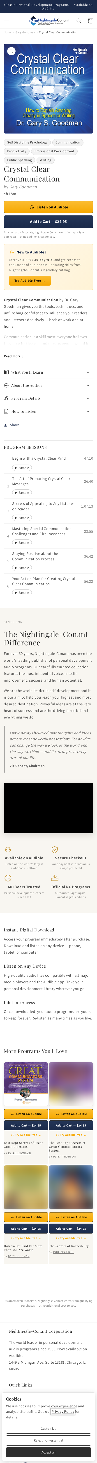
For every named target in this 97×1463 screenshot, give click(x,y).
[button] (6, 21)
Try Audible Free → (29, 280)
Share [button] (14, 424)
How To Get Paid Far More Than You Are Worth (23, 1248)
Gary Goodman (25, 32)
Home (8, 32)
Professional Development (54, 151)
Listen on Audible (52, 207)
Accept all (49, 1452)
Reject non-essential (48, 1440)
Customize (48, 1428)
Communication (67, 142)
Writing (45, 160)
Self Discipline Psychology (27, 142)
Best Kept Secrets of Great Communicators (23, 1144)
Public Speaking (19, 160)
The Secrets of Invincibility (69, 1246)
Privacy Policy (63, 1411)
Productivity (16, 151)
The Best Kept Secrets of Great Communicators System (67, 1146)
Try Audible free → (28, 1135)
